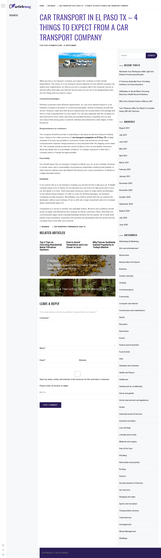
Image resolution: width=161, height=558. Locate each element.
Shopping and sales (127, 497)
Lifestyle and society (127, 435)
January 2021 (124, 176)
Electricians (124, 331)
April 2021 (123, 156)
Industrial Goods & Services (130, 414)
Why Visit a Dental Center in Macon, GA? (136, 101)
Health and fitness (126, 372)
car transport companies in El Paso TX (89, 137)
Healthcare (123, 379)
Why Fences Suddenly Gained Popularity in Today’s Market (104, 245)
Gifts (121, 359)
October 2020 (124, 197)
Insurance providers (127, 421)
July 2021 (123, 135)
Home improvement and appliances (134, 400)
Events (122, 338)
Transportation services (129, 511)
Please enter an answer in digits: (54, 386)
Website (82, 360)
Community (124, 297)
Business (13, 15)
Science (122, 476)
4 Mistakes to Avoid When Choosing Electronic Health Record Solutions (134, 93)
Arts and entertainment (128, 248)
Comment (45, 318)
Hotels (122, 407)
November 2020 (125, 190)
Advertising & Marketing (129, 241)
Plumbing (123, 455)
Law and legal (124, 428)
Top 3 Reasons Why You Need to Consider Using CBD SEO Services (136, 109)
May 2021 (123, 149)
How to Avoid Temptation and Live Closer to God (77, 245)
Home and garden (126, 393)
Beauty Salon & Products (129, 262)
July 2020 (123, 218)
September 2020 (126, 204)
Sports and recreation (128, 504)
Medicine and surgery (128, 441)
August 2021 (124, 128)
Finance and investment (129, 345)
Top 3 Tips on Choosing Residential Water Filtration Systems (51, 246)
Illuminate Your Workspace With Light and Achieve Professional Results (136, 73)
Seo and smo (124, 490)
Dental (121, 317)
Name (43, 348)
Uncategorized (125, 524)
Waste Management (127, 531)
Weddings (123, 538)
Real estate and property (129, 462)
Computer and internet (128, 303)
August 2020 (124, 211)
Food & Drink (124, 352)
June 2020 (123, 225)
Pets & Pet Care (125, 448)
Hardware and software (129, 366)
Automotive (124, 255)
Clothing (122, 283)
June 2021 (123, 142)
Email (43, 360)
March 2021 (124, 162)
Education (123, 324)
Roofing (122, 469)
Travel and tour (125, 517)
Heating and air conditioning (130, 386)
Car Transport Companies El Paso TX (69, 227)
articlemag (71, 45)
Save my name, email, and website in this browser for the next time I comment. (74, 379)
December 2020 (125, 183)
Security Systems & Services (131, 483)
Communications (126, 290)
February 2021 (125, 169)
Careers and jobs (126, 276)
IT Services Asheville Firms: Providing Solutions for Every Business (134, 83)
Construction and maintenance (132, 310)
